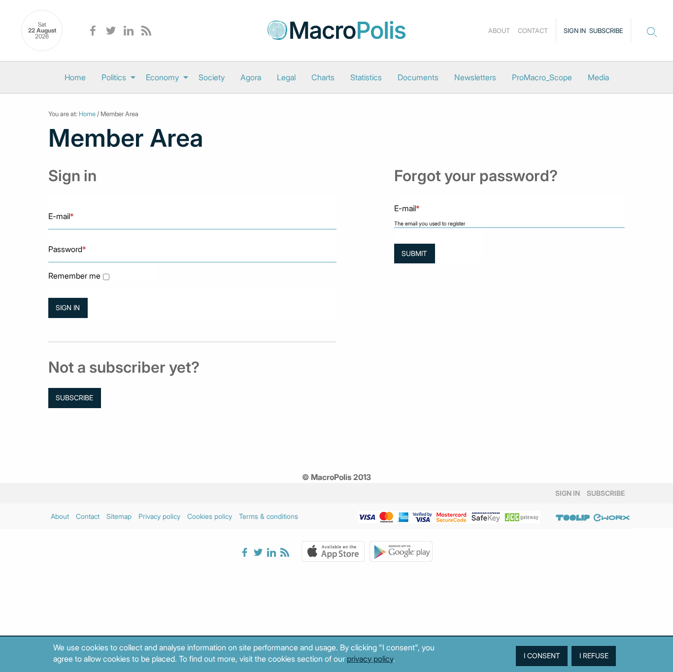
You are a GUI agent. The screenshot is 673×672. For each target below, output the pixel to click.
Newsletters (475, 77)
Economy (162, 77)
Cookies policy (209, 516)
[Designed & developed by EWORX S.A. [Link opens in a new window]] (611, 518)
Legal (286, 77)
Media (598, 77)
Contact (533, 30)
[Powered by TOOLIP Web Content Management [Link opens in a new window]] (573, 518)
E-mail (61, 216)
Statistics (366, 77)
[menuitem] (75, 77)
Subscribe (606, 30)
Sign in (575, 30)
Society (212, 77)
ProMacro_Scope (542, 77)
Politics (113, 77)
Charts (323, 77)
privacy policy (370, 659)
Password (67, 249)
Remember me (74, 276)
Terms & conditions (268, 516)
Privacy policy (159, 516)
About (499, 30)
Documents (418, 77)
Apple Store (333, 551)
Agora (250, 77)
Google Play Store (401, 551)
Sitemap (119, 516)
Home (75, 77)
